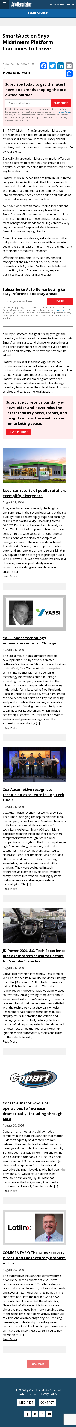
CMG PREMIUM (56, 4)
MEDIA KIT (26, 1402)
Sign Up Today (18, 432)
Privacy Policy (63, 111)
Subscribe (61, 103)
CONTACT (47, 1402)
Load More (38, 1363)
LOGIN (70, 4)
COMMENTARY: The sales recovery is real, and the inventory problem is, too (34, 1258)
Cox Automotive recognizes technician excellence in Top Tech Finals (33, 794)
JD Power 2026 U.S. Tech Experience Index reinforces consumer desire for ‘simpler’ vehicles (34, 956)
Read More (10, 576)
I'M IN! (60, 301)
